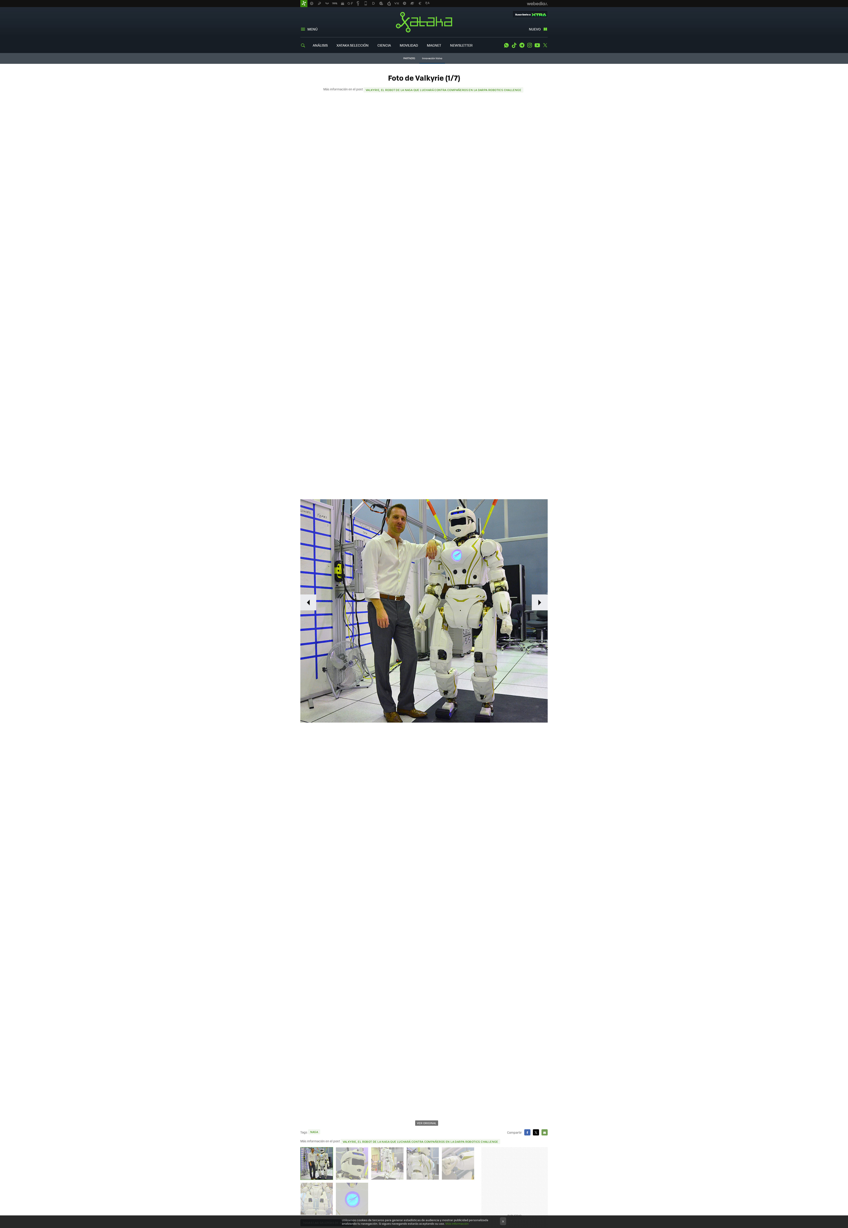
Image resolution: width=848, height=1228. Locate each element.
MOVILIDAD (409, 45)
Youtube (537, 45)
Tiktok (514, 45)
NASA (314, 1132)
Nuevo (535, 29)
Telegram (521, 45)
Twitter (545, 45)
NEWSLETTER (461, 45)
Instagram (529, 45)
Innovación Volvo (432, 58)
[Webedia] (537, 3)
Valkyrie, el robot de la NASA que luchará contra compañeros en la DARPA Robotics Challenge (443, 90)
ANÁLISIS (320, 45)
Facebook (527, 1132)
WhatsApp (506, 45)
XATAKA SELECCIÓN (353, 45)
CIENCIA (384, 45)
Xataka (424, 22)
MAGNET (434, 45)
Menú (312, 29)
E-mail (544, 1132)
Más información (457, 1223)
